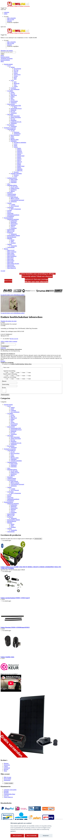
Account (3, 270)
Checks (6, 766)
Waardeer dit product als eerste (8, 321)
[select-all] (38, 539)
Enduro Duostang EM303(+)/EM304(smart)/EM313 (15, 627)
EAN (2, 334)
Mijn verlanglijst (11, 18)
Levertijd (3, 325)
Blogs (5, 770)
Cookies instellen (9, 783)
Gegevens (3, 348)
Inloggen (9, 21)
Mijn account (10, 19)
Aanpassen (46, 835)
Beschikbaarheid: (5, 324)
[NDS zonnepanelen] (30, 757)
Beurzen (6, 769)
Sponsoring (7, 765)
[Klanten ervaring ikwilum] (8, 282)
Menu (2, 61)
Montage (6, 763)
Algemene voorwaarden (10, 789)
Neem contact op (8, 797)
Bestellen (6, 792)
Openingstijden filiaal (9, 794)
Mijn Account (7, 777)
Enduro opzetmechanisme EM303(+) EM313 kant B (15, 598)
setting (5, 13)
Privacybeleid (7, 778)
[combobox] (8, 52)
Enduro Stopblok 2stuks (7, 657)
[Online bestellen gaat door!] (37, 282)
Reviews (3, 361)
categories (6, 12)
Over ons (6, 795)
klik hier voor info (14, 338)
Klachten (6, 791)
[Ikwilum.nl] (18, 8)
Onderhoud (7, 768)
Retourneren (7, 780)
